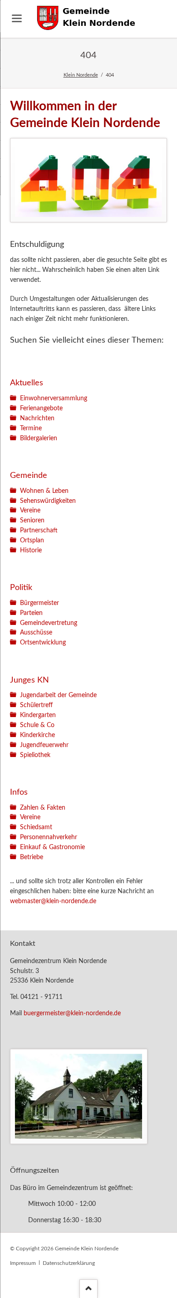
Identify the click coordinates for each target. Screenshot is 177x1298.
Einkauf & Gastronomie (52, 847)
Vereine (30, 510)
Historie (31, 550)
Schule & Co (37, 725)
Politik (21, 587)
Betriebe (31, 857)
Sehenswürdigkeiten (48, 501)
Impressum (23, 1263)
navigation (17, 18)
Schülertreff (36, 705)
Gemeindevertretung (48, 623)
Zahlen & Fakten (42, 808)
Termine (31, 428)
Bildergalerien (38, 438)
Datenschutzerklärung (69, 1263)
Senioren (32, 520)
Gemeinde (28, 475)
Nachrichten (37, 418)
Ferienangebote (41, 408)
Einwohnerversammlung (53, 398)
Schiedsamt (36, 827)
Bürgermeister (39, 603)
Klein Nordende (81, 75)
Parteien (31, 613)
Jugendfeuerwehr (44, 745)
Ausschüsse (36, 632)
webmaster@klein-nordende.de (53, 901)
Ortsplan (32, 540)
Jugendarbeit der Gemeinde (58, 695)
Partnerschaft (39, 530)
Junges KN (29, 680)
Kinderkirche (37, 735)
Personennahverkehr (48, 837)
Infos (19, 792)
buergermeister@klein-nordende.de (72, 1013)
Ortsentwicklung (43, 642)
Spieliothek (35, 755)
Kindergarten (38, 715)
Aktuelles (26, 383)
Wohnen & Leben (44, 491)
